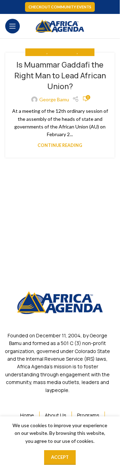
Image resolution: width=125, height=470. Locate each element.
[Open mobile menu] (12, 26)
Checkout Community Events (59, 7)
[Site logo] (60, 26)
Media (84, 52)
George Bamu (54, 99)
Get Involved (62, 52)
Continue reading (60, 145)
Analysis (38, 52)
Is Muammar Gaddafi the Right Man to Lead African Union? (60, 76)
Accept (60, 457)
